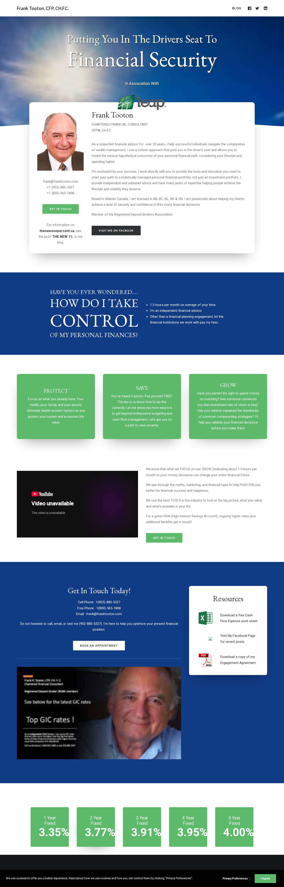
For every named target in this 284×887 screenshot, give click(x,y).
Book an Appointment (99, 645)
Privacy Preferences (235, 878)
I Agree (265, 878)
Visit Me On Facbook (116, 230)
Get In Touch (60, 209)
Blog (236, 8)
